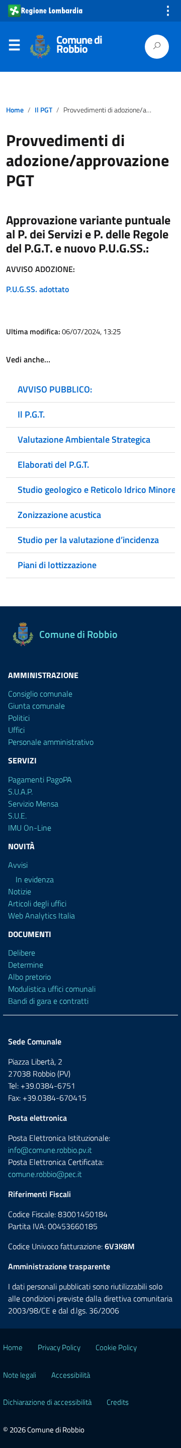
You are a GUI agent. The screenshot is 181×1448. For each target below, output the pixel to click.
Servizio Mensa (33, 804)
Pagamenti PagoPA (40, 779)
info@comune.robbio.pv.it (50, 1150)
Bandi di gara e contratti (48, 1001)
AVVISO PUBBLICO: (55, 389)
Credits (118, 1402)
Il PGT (43, 109)
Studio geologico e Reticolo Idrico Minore (97, 489)
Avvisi (18, 865)
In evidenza (35, 879)
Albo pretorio (29, 977)
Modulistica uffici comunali (52, 989)
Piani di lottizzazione (57, 565)
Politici (19, 718)
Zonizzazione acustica (59, 514)
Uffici (16, 730)
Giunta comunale (36, 706)
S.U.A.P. (20, 791)
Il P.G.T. (31, 414)
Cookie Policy (116, 1347)
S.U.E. (17, 816)
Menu (14, 47)
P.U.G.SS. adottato (37, 289)
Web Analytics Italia (41, 915)
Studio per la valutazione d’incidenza (88, 540)
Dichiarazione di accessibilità (47, 1402)
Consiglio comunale (40, 694)
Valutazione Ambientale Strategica (84, 439)
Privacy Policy (59, 1347)
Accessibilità (70, 1375)
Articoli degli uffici (37, 903)
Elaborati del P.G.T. (53, 464)
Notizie (19, 891)
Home (15, 109)
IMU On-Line (29, 828)
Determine (25, 965)
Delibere (21, 953)
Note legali (19, 1375)
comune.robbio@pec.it (45, 1174)
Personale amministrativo (51, 742)
